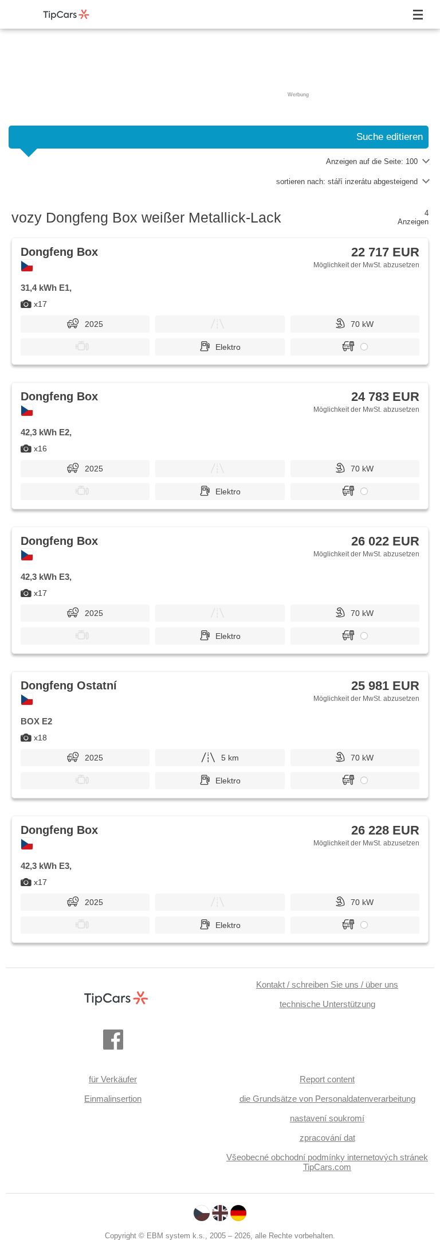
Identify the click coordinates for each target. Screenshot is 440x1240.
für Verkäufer (113, 1079)
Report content (327, 1079)
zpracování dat (327, 1137)
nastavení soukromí (327, 1118)
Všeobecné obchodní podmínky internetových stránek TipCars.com (327, 1162)
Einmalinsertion (113, 1098)
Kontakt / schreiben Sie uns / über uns (327, 984)
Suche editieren (389, 136)
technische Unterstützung (327, 1004)
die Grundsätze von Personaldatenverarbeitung (327, 1098)
